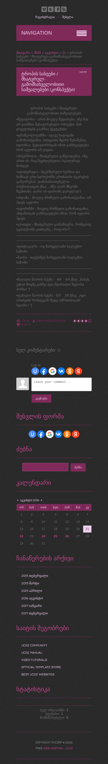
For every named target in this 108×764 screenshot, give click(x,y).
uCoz (69, 748)
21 (64, 53)
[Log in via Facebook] (43, 371)
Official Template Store (41, 667)
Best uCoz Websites (37, 674)
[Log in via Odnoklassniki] (70, 371)
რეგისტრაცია (45, 17)
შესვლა (67, 17)
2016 (37, 53)
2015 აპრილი (31, 591)
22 (21, 536)
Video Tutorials (34, 660)
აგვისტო (52, 53)
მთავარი (23, 53)
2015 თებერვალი (34, 576)
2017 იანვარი (31, 606)
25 (55, 536)
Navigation (36, 33)
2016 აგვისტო (32, 598)
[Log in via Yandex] (78, 371)
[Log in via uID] (35, 371)
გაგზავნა (41, 398)
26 (67, 536)
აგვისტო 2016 (29, 500)
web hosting (53, 748)
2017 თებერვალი (34, 613)
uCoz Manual (31, 652)
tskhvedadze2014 (50, 321)
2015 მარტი (30, 583)
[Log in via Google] (52, 371)
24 (43, 536)
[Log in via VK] (61, 371)
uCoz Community (34, 645)
